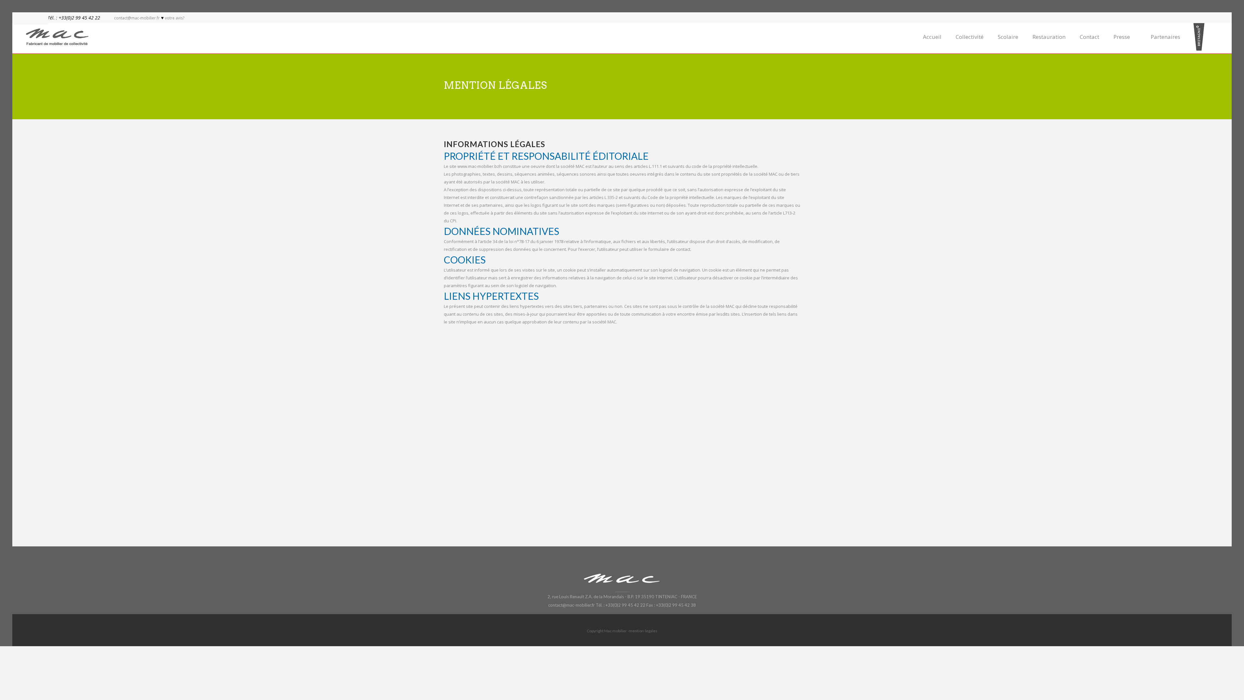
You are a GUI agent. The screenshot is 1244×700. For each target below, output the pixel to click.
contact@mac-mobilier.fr (137, 18)
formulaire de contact (669, 249)
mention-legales (643, 630)
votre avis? (174, 18)
